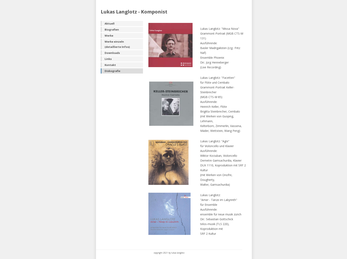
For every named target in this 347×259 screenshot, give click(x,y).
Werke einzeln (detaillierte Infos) (117, 44)
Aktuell (109, 23)
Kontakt (110, 65)
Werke (109, 35)
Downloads (112, 53)
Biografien (112, 29)
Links (108, 59)
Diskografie (112, 71)
